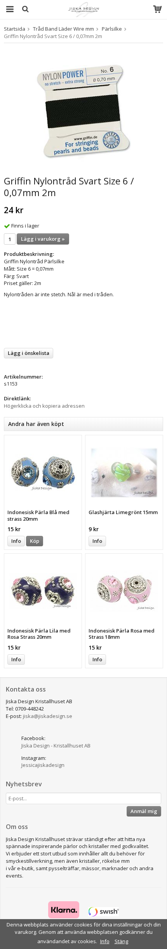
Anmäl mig (143, 811)
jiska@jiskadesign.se (47, 716)
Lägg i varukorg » (43, 238)
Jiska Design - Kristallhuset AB (55, 745)
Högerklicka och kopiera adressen (44, 405)
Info (16, 540)
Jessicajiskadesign (42, 764)
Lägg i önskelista (28, 352)
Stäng (121, 941)
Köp (34, 540)
